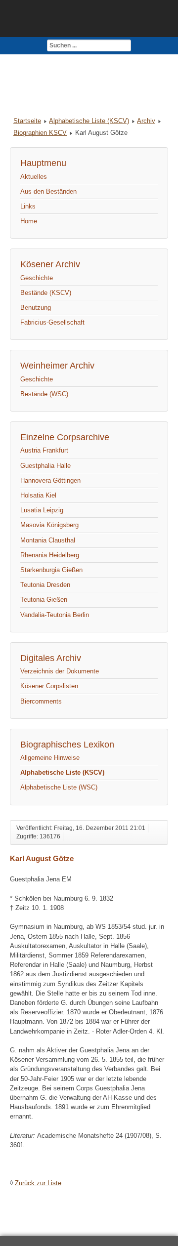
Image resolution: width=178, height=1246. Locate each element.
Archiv (146, 121)
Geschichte (36, 278)
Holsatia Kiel (38, 495)
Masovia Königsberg (49, 525)
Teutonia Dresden (45, 584)
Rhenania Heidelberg (49, 555)
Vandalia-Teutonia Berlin (54, 615)
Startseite (27, 121)
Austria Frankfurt (44, 450)
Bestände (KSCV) (45, 292)
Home (28, 221)
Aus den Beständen (48, 191)
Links (28, 206)
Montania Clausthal (47, 540)
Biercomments (41, 701)
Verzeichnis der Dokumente (59, 671)
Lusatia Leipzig (41, 510)
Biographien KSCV (40, 132)
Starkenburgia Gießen (51, 570)
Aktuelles (33, 176)
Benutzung (35, 307)
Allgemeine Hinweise (50, 757)
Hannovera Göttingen (50, 480)
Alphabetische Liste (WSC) (58, 787)
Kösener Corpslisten (49, 686)
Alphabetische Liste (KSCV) (89, 121)
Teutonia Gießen (43, 599)
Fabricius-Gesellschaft (52, 322)
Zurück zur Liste (38, 1183)
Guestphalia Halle (45, 465)
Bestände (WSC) (44, 394)
